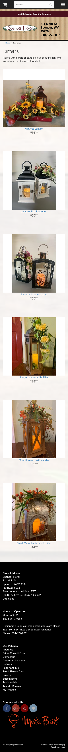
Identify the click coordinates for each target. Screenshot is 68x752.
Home (7, 43)
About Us (8, 649)
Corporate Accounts (14, 660)
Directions (8, 598)
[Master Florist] (34, 720)
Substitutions (10, 678)
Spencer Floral (20, 29)
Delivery (7, 664)
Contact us (9, 656)
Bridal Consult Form (14, 653)
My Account (9, 689)
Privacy (7, 675)
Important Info (11, 667)
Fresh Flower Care (13, 671)
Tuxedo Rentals (12, 685)
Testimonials (10, 682)
